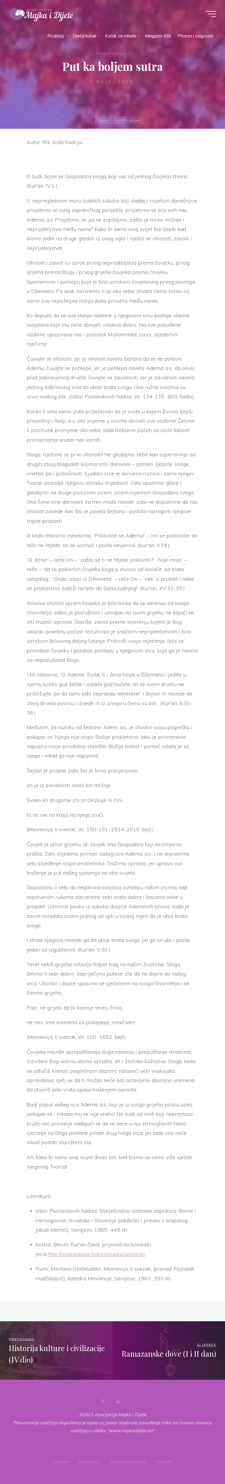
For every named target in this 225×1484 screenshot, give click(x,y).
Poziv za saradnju (128, 1461)
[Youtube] (117, 1401)
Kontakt (164, 1461)
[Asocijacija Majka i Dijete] (41, 14)
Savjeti (103, 120)
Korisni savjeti (111, 53)
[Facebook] (103, 1401)
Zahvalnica (89, 1461)
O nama (60, 1461)
